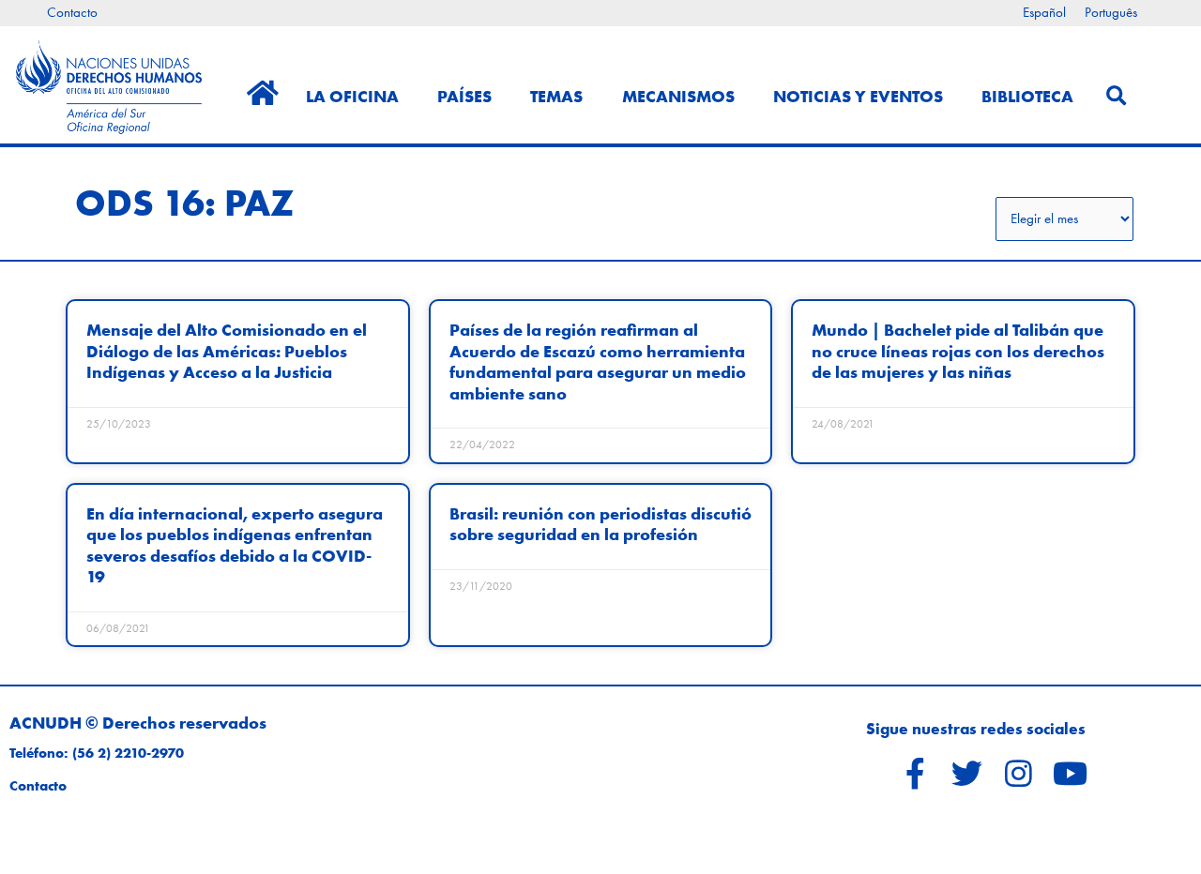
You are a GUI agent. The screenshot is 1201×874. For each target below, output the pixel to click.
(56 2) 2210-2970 (128, 753)
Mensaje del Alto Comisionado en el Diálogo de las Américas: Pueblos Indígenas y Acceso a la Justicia (226, 351)
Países (464, 96)
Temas (556, 96)
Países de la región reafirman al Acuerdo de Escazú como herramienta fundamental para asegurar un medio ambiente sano (597, 361)
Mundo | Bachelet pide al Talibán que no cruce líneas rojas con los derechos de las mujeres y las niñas (958, 351)
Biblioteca (1027, 96)
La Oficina (352, 96)
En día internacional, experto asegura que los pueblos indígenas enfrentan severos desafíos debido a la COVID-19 (234, 545)
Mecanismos (678, 96)
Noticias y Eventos (858, 96)
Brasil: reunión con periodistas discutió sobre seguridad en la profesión (600, 524)
